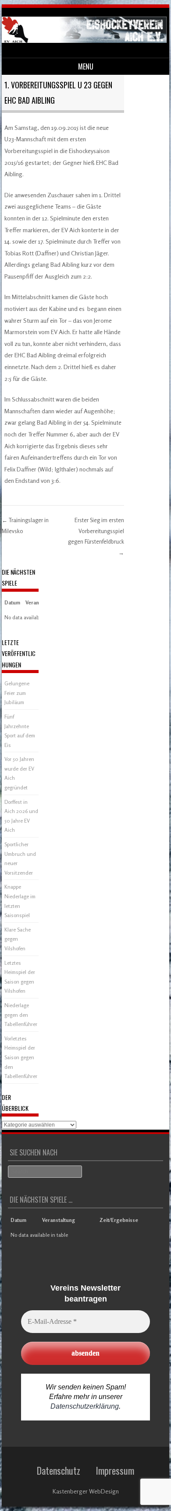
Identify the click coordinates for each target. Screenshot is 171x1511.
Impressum (115, 1470)
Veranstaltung (58, 1220)
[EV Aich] (84, 40)
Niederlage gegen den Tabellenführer (20, 1014)
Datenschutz (58, 1470)
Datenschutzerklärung (84, 1406)
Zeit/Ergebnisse (119, 1220)
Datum (12, 602)
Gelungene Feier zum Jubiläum (16, 692)
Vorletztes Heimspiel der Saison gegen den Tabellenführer (20, 1057)
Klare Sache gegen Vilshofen (17, 939)
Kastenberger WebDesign (86, 1491)
